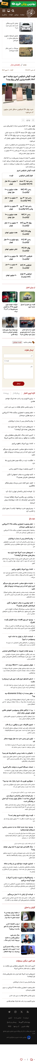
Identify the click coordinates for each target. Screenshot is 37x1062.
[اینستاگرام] (15, 1012)
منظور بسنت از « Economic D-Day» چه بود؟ (20, 695)
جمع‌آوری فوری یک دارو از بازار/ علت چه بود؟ (18, 781)
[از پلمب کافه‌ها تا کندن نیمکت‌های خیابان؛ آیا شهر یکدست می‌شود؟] (28, 927)
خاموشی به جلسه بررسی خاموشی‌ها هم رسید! (17, 753)
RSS (9, 1026)
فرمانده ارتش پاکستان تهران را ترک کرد (19, 491)
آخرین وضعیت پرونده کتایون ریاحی (21, 469)
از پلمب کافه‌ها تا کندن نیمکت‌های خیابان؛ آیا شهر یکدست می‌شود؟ (11, 926)
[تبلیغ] (18, 4)
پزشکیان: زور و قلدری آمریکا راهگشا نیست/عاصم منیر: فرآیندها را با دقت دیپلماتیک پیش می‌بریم (19, 500)
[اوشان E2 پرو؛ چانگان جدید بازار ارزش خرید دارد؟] (26, 27)
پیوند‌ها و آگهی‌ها (24, 1022)
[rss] (28, 1012)
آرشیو (10, 1018)
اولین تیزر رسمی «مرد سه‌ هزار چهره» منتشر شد (19, 740)
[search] (13, 10)
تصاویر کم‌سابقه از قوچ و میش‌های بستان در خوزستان (11, 38)
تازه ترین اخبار (29, 393)
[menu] (4, 11)
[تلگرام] (9, 1012)
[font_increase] (33, 120)
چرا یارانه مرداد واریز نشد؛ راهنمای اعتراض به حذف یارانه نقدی (9, 332)
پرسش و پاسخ (11, 1022)
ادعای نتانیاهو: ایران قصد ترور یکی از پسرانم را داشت (18, 680)
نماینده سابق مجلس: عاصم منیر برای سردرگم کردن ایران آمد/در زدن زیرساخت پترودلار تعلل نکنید (19, 452)
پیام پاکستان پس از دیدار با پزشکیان (20, 421)
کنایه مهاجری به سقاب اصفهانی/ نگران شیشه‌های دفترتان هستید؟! (21, 476)
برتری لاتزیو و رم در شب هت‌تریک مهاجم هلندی (21, 1001)
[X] (21, 1012)
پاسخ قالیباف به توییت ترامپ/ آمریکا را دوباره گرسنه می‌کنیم (20, 879)
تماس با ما (17, 1018)
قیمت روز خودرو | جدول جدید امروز (28, 306)
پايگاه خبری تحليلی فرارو (13, 1031)
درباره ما (26, 1018)
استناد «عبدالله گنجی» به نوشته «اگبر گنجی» (18, 767)
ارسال (18, 383)
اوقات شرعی (25, 1026)
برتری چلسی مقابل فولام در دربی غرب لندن (19, 407)
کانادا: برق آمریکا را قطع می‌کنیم (22, 443)
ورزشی (16, 15)
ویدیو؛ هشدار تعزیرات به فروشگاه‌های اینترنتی (17, 651)
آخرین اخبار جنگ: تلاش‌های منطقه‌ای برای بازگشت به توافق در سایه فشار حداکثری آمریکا (19, 436)
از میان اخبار (30, 288)
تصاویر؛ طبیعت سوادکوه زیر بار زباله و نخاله (18, 863)
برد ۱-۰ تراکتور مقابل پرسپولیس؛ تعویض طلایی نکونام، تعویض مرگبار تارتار (18, 711)
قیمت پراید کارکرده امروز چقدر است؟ (20, 815)
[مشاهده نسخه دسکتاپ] (8, 10)
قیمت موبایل (17, 342)
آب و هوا (16, 1026)
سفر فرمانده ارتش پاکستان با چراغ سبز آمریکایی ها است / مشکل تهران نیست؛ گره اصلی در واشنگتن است (18, 798)
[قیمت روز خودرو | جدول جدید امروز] (27, 297)
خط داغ (32, 519)
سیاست (22, 15)
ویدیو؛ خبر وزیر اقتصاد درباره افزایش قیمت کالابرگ (19, 621)
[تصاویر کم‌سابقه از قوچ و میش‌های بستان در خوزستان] (26, 39)
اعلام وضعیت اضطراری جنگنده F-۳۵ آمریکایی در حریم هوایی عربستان (18, 525)
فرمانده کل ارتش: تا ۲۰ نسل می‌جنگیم (20, 894)
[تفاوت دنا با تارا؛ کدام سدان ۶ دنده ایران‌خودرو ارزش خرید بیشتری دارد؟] (27, 322)
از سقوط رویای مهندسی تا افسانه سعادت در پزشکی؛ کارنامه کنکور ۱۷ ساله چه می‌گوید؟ (11, 915)
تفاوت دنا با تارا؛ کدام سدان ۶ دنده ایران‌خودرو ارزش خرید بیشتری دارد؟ (27, 332)
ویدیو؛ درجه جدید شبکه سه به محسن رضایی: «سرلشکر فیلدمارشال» (18, 828)
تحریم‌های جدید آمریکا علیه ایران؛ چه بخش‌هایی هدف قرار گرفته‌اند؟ (21, 428)
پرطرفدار (16, 393)
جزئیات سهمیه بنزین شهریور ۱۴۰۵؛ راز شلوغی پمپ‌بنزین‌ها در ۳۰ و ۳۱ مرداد (10, 308)
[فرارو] (30, 12)
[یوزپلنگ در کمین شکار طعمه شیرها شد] (26, 52)
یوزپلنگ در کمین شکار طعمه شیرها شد (12, 49)
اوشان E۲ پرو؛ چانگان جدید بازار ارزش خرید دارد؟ (12, 25)
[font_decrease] (23, 120)
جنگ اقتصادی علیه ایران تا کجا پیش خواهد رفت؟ (19, 848)
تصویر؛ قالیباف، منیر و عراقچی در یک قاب (19, 724)
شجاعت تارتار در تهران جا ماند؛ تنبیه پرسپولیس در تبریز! (21, 638)
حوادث (11, 15)
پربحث (6, 393)
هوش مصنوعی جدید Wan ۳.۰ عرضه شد (19, 665)
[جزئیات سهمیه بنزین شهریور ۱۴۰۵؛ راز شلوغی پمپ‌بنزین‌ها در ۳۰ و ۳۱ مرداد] (9, 297)
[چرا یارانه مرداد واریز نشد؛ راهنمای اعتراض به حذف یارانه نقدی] (9, 322)
